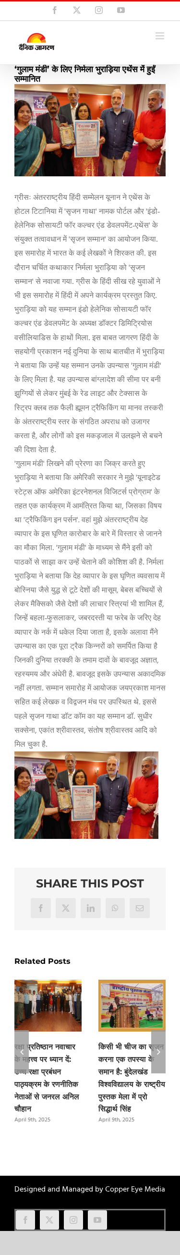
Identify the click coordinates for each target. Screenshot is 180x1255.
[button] (21, 1051)
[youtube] (97, 1220)
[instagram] (73, 1220)
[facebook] (25, 1220)
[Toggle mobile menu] (161, 36)
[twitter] (49, 1220)
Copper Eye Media (135, 1189)
